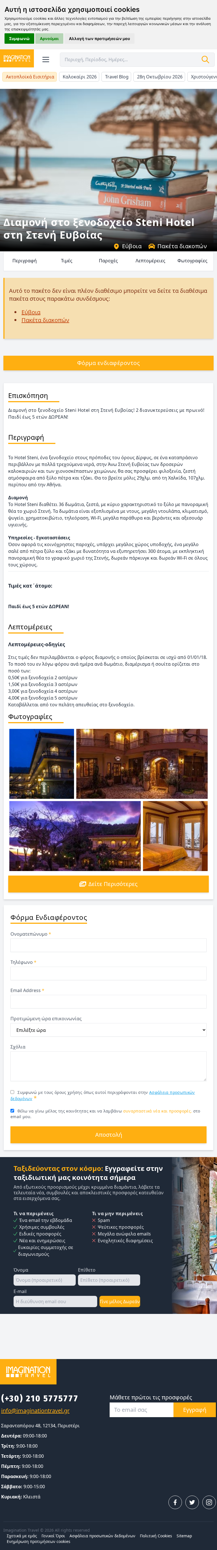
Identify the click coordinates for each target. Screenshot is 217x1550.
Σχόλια (17, 1047)
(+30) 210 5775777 (40, 1398)
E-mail (20, 1291)
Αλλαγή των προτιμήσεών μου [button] (99, 38)
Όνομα (21, 1270)
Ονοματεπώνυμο (30, 934)
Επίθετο (87, 1270)
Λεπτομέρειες (150, 261)
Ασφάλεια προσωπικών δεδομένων (102, 1535)
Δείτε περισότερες (113, 884)
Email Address (27, 990)
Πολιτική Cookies (156, 1535)
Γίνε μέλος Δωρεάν (120, 1301)
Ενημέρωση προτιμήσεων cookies (38, 1541)
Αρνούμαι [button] (49, 38)
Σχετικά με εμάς (22, 1535)
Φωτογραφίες (192, 261)
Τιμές (66, 261)
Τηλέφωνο (23, 962)
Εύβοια (132, 246)
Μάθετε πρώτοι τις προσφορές (151, 1397)
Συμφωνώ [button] (19, 38)
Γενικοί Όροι (53, 1535)
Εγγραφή (194, 1409)
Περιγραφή (24, 261)
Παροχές (108, 261)
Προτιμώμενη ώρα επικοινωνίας (46, 1018)
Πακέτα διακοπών (182, 246)
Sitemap (184, 1535)
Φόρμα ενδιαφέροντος (108, 363)
